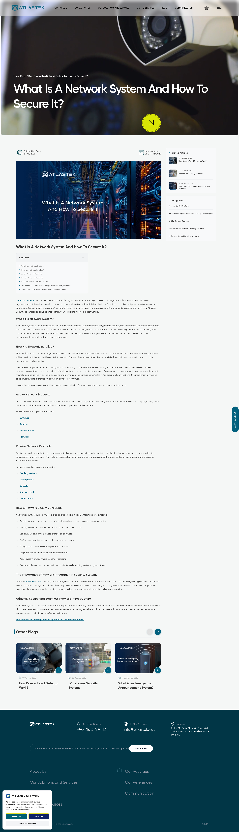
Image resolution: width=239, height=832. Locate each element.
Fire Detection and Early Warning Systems (186, 228)
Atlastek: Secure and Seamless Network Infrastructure (43, 290)
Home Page (19, 76)
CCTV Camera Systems (179, 221)
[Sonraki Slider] (158, 632)
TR (210, 7)
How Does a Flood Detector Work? (193, 161)
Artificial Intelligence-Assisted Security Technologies (191, 213)
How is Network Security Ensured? (35, 282)
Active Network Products (31, 274)
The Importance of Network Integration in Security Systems (46, 286)
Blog (30, 76)
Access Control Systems (179, 206)
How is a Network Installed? (32, 270)
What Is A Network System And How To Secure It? (62, 76)
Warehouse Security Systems (191, 174)
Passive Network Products (32, 278)
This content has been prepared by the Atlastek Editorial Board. (50, 619)
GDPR (205, 823)
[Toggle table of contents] (83, 258)
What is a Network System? (32, 266)
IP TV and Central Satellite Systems (184, 236)
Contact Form (235, 419)
